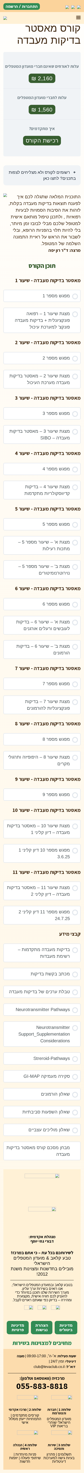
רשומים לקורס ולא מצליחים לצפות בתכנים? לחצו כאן (42, 175)
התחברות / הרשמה (22, 6)
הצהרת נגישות (41, 1327)
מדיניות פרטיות (17, 1327)
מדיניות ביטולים (66, 1327)
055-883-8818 (42, 1385)
